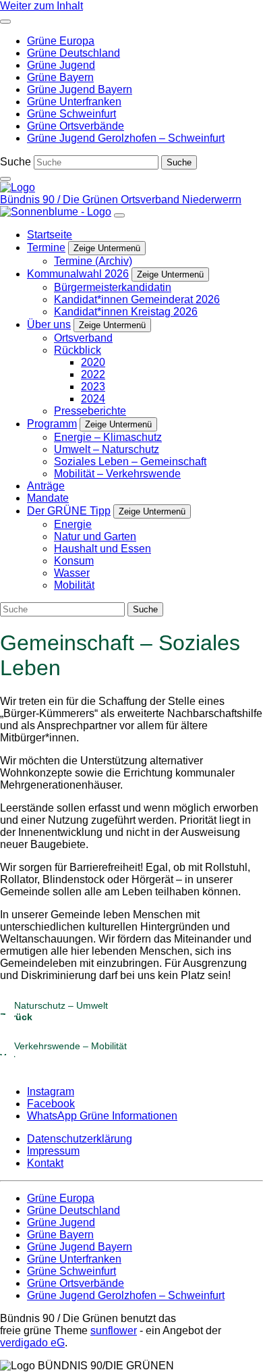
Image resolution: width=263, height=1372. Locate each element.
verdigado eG (32, 1342)
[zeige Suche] (5, 179)
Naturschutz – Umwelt (54, 1011)
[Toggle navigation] (5, 22)
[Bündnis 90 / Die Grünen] (17, 187)
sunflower (113, 1330)
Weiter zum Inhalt (41, 5)
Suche (15, 161)
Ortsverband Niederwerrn (181, 199)
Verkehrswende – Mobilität (63, 1051)
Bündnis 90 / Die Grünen (60, 199)
